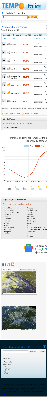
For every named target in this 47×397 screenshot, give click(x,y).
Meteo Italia (8, 13)
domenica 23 (17, 35)
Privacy (4, 394)
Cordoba (7, 216)
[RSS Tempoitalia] (13, 265)
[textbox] (15, 17)
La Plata (6, 223)
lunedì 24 (28, 35)
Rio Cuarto (31, 219)
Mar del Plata (9, 227)
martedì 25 (38, 35)
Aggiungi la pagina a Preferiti (7, 371)
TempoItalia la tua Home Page (7, 364)
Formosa (7, 221)
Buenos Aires (9, 210)
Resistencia (31, 216)
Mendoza (7, 229)
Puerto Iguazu (32, 210)
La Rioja (6, 225)
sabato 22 (6, 35)
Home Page (7, 358)
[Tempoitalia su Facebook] (4, 265)
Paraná (6, 234)
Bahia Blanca (8, 208)
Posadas (30, 208)
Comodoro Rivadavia (11, 212)
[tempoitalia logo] (20, 9)
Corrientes (8, 219)
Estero (42, 351)
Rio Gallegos (31, 221)
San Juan (30, 234)
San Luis (30, 236)
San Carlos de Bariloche (36, 227)
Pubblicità (23, 380)
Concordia (7, 214)
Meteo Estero (22, 13)
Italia (34, 351)
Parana (5, 127)
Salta (28, 225)
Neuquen (7, 232)
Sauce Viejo (14, 127)
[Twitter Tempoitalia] (8, 265)
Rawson (30, 214)
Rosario (29, 223)
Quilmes (30, 212)
